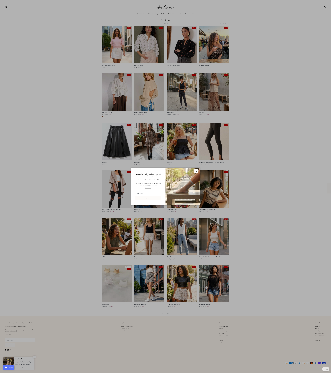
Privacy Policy (148, 188)
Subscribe (148, 198)
